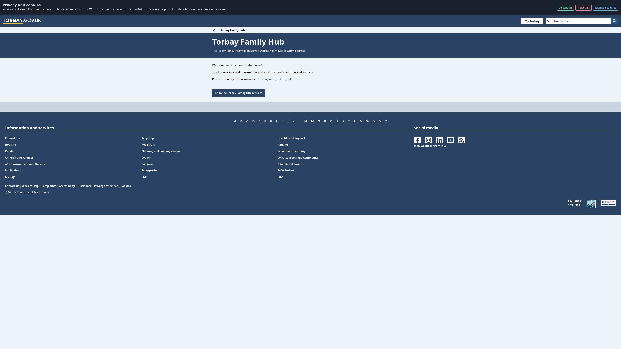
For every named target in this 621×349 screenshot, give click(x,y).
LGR (144, 177)
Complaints (48, 186)
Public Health (13, 170)
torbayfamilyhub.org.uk (275, 79)
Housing (10, 144)
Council (146, 157)
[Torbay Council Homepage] (22, 21)
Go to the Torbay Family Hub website (238, 93)
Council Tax (12, 138)
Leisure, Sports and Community (298, 157)
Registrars (148, 144)
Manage (605, 7)
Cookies (126, 186)
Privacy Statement (106, 186)
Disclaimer (84, 186)
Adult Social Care (289, 164)
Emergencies (150, 170)
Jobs (280, 177)
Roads (9, 151)
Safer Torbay (286, 170)
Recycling (148, 138)
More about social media (430, 146)
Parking (283, 144)
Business (147, 164)
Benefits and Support (291, 138)
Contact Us (12, 186)
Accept (565, 7)
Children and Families (19, 157)
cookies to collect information (30, 9)
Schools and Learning (291, 151)
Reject (583, 7)
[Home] (213, 30)
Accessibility (67, 186)
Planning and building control (161, 151)
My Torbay (532, 21)
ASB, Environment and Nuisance (26, 164)
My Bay (10, 177)
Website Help (30, 186)
